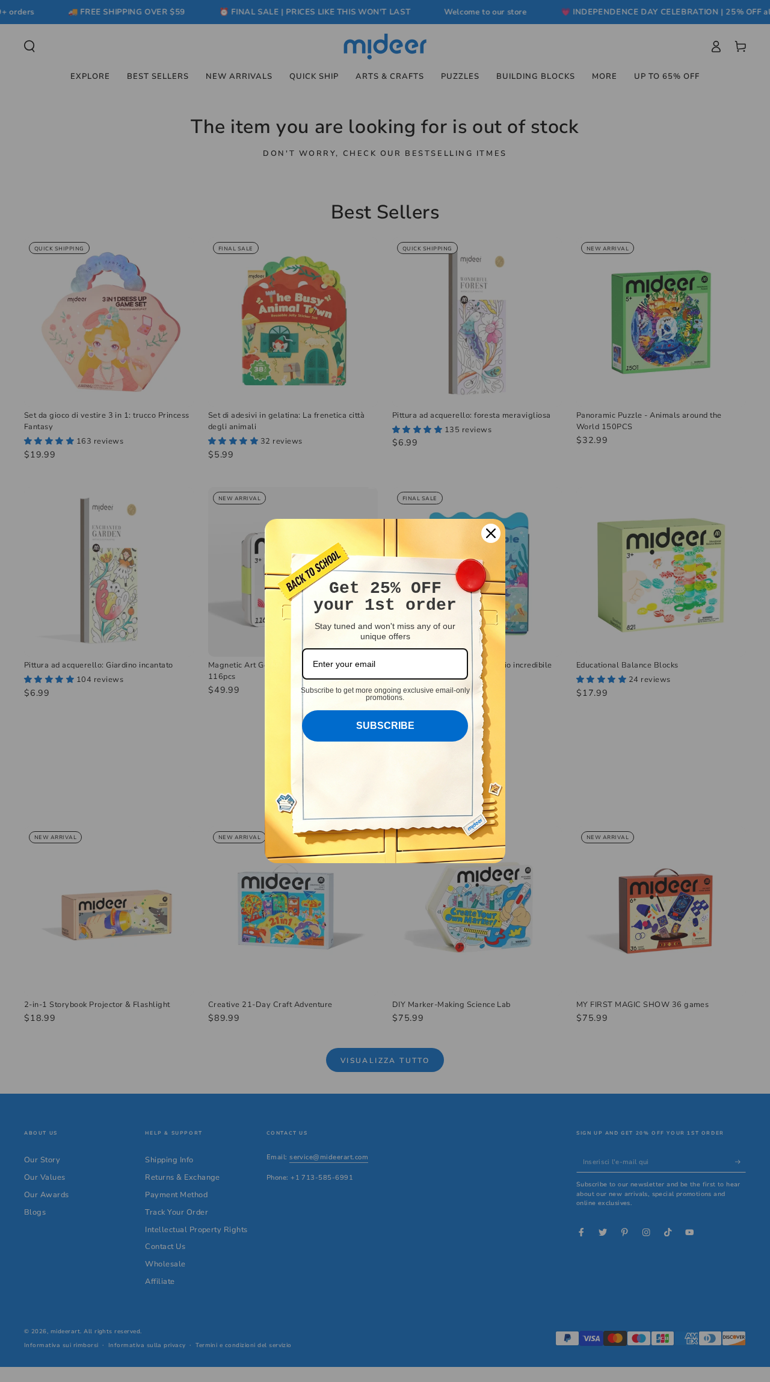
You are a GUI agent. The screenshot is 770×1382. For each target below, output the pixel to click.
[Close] (490, 533)
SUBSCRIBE (385, 725)
